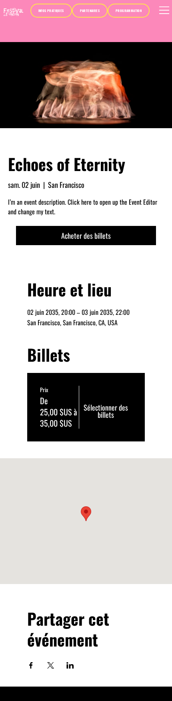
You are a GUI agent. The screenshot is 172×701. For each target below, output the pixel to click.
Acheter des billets (86, 235)
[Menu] (164, 10)
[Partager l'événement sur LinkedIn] (70, 665)
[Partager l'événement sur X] (50, 665)
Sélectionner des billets (106, 409)
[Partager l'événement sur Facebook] (31, 665)
